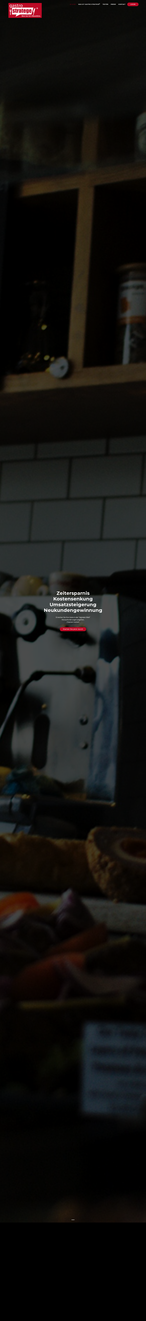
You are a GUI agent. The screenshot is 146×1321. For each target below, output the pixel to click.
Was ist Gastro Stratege (89, 4)
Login (132, 4)
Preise (113, 4)
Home (73, 4)
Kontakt (121, 4)
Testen (105, 4)
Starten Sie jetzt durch (73, 678)
